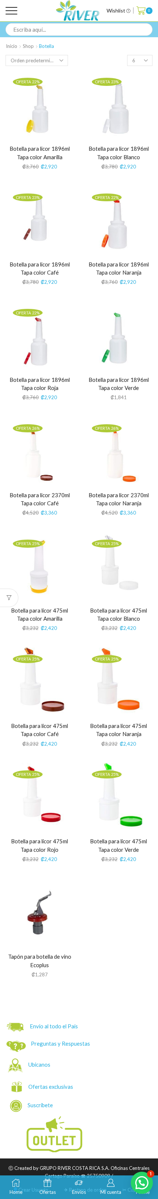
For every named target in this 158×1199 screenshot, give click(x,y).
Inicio (11, 46)
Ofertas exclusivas (51, 1086)
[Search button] (146, 29)
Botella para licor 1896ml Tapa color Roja (40, 383)
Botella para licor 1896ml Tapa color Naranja (119, 268)
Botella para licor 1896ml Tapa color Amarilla (40, 152)
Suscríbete (38, 1105)
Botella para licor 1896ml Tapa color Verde (119, 383)
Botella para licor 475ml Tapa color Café (39, 730)
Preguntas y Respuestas (60, 1043)
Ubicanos (39, 1064)
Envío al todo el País (52, 1026)
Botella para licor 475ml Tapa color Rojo (39, 845)
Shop (28, 46)
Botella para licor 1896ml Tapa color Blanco (119, 152)
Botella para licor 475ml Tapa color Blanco (118, 614)
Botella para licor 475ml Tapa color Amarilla (39, 614)
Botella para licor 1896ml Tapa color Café (40, 268)
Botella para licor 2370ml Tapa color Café (40, 499)
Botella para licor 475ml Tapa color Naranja (118, 730)
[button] (142, 1183)
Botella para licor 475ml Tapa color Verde (118, 845)
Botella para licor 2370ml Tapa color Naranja (119, 499)
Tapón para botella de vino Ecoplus (39, 960)
